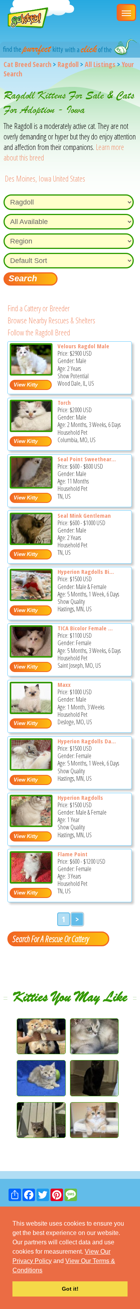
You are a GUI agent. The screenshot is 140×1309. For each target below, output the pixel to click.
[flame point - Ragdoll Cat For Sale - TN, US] (31, 880)
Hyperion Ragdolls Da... (87, 741)
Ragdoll (68, 64)
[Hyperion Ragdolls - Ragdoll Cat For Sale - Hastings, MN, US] (31, 824)
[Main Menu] (126, 12)
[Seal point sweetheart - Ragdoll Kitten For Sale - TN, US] (31, 485)
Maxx (64, 684)
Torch (64, 402)
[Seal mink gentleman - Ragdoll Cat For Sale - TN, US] (31, 542)
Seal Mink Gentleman (84, 515)
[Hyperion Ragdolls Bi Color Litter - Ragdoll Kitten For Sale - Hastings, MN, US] (31, 598)
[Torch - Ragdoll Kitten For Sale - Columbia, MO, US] (31, 429)
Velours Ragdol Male (83, 346)
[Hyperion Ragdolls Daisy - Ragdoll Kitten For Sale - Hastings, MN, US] (31, 767)
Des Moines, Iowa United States (45, 178)
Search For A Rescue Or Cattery (50, 938)
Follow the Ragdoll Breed (38, 332)
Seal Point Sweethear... (87, 459)
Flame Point (73, 854)
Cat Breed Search (27, 64)
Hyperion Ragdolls (80, 797)
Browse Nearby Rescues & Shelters (51, 320)
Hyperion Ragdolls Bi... (86, 571)
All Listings (100, 64)
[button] (45, 1271)
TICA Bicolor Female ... (85, 628)
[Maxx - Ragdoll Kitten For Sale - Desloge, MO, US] (31, 711)
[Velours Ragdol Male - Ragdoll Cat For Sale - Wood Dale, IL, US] (31, 372)
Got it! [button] (70, 1289)
